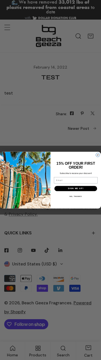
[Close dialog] (98, 155)
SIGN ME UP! (76, 188)
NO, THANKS (76, 196)
